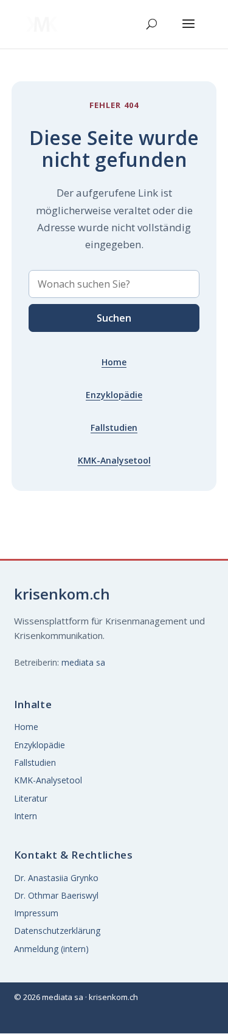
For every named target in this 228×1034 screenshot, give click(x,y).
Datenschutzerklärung (57, 930)
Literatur (30, 798)
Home (114, 362)
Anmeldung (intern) (51, 949)
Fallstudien (114, 427)
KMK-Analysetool (114, 460)
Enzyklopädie (114, 394)
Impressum (36, 913)
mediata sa (83, 662)
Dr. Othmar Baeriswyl (56, 895)
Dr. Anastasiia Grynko (56, 878)
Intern (25, 816)
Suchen (114, 318)
